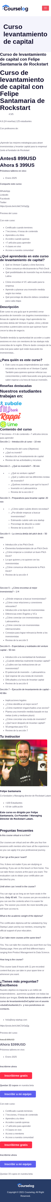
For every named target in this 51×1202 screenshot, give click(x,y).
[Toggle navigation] (45, 8)
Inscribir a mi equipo (17, 1094)
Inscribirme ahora (8, 1066)
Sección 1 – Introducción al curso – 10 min (20, 442)
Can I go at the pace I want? (13, 857)
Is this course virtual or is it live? (15, 835)
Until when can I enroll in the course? (18, 886)
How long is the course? (11, 959)
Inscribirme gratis (16, 1075)
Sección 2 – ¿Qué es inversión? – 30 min (20, 466)
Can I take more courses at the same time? (20, 938)
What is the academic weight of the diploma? (21, 916)
